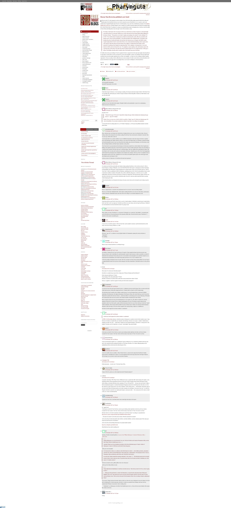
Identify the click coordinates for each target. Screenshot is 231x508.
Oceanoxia (84, 65)
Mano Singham (85, 61)
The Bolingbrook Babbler (87, 79)
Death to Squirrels (86, 45)
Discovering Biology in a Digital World (88, 294)
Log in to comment (131, 71)
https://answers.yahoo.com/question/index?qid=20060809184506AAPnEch (116, 414)
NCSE (82, 262)
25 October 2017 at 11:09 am (111, 210)
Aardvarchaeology (84, 286)
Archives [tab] (95, 129)
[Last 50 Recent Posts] (84, 88)
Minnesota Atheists (85, 214)
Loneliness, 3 (83, 104)
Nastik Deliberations (86, 64)
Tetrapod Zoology (84, 305)
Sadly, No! (83, 242)
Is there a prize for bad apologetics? (88, 153)
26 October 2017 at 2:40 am (111, 339)
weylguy (82, 173)
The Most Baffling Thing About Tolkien (88, 98)
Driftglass (83, 233)
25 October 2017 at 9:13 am (111, 101)
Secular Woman (84, 244)
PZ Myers (89, 91)
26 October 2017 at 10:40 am (111, 369)
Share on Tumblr (112, 64)
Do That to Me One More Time (87, 95)
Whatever (83, 248)
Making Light (83, 240)
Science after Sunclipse (85, 271)
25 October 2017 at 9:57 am (111, 164)
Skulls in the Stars (84, 275)
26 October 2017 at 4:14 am (111, 350)
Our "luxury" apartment (85, 110)
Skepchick (83, 314)
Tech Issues (15, 1)
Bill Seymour (84, 41)
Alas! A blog (83, 226)
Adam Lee (91, 115)
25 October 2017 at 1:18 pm (111, 242)
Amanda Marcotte (84, 227)
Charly (88, 99)
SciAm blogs (83, 268)
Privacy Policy (9, 1)
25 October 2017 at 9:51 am (111, 131)
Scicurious (83, 269)
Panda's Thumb (84, 264)
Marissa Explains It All (86, 62)
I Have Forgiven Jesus (86, 53)
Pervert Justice (85, 67)
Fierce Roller (84, 47)
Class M (82, 289)
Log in (82, 123)
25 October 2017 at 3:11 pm (111, 250)
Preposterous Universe (85, 265)
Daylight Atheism (85, 44)
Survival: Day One (84, 141)
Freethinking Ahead (86, 48)
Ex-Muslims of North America (87, 212)
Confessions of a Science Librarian (88, 290)
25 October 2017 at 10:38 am (111, 199)
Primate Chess (85, 70)
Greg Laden (83, 297)
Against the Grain (85, 36)
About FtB (4, 1)
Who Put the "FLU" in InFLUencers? (88, 92)
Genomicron (83, 258)
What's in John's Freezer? (86, 279)
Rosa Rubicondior (84, 216)
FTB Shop (19, 1)
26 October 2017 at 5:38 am (108, 362)
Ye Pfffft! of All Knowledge (107, 319)
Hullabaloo (83, 234)
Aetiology (83, 288)
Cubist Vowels (85, 42)
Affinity (83, 34)
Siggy (89, 111)
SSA (81, 219)
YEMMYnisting (85, 82)
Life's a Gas (84, 59)
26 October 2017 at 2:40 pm (108, 377)
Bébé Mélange (90, 96)
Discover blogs (84, 257)
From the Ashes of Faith (87, 50)
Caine (106, 219)
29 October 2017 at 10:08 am (111, 432)
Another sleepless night (86, 135)
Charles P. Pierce (84, 232)
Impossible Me (85, 54)
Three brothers (84, 155)
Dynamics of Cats (84, 296)
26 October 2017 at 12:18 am (111, 330)
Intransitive (84, 56)
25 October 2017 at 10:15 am (111, 187)
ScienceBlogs (83, 272)
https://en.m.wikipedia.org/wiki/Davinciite (110, 424)
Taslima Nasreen (85, 78)
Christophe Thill (105, 360)
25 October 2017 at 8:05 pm (111, 286)
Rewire (82, 241)
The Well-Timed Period (85, 277)
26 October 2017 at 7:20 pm (111, 405)
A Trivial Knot (85, 33)
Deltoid (82, 292)
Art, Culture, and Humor (120, 71)
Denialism (83, 293)
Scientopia (83, 273)
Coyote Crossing (84, 255)
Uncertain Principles (85, 308)
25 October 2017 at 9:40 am (111, 110)
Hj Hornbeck (93, 105)
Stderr (83, 76)
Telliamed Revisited (85, 276)
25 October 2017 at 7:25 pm (108, 268)
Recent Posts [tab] (83, 129)
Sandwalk (83, 217)
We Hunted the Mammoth (86, 247)
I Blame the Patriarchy (85, 236)
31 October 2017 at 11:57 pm (111, 493)
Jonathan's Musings (86, 58)
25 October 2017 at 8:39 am (111, 89)
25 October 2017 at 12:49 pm (111, 231)
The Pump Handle (84, 307)
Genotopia (83, 260)
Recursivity (84, 73)
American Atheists (84, 205)
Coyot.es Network (84, 254)
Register (83, 122)
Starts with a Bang (84, 303)
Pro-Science (84, 71)
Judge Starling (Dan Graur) (86, 261)
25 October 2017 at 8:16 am (111, 80)
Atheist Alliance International (87, 208)
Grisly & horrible (84, 131)
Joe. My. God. (83, 237)
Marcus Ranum (89, 93)
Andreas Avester (85, 37)
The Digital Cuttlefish (86, 81)
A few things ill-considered (86, 285)
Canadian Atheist (84, 209)
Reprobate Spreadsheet (87, 75)
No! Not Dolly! (84, 133)
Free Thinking (83, 213)
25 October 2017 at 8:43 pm (111, 314)
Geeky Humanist (85, 51)
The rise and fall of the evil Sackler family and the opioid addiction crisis (89, 101)
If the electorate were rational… (87, 90)
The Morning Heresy (85, 220)
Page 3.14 (83, 300)
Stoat (82, 304)
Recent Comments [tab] (90, 129)
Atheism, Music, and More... (88, 39)
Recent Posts (24, 1)
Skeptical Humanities (85, 245)
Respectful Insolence (85, 301)
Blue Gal (82, 230)
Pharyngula (84, 68)
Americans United (84, 229)
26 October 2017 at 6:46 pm (111, 397)
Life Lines (83, 299)
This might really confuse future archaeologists (110, 13)
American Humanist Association (87, 206)
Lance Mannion (84, 238)
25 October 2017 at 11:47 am (111, 221)
